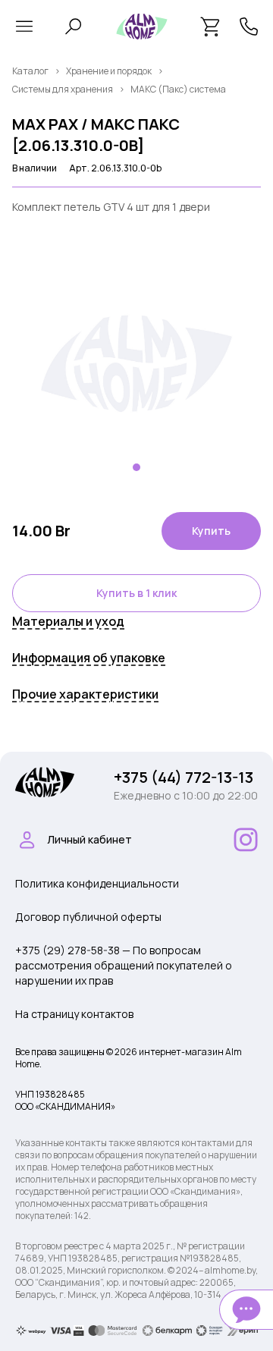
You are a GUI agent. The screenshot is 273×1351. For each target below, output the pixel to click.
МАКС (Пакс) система (178, 89)
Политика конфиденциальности (97, 883)
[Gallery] (136, 363)
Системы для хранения (62, 89)
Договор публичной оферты (88, 917)
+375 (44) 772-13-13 (183, 777)
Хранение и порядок (109, 70)
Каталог (30, 70)
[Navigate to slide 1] (136, 467)
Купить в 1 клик (136, 593)
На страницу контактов (74, 1014)
